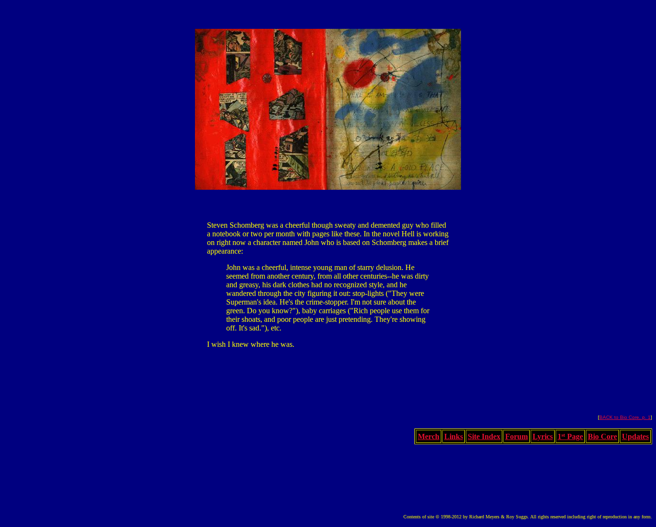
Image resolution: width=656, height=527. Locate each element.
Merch (428, 436)
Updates (635, 436)
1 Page (570, 436)
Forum (516, 436)
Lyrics (543, 436)
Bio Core (602, 436)
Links (453, 436)
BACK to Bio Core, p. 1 (625, 417)
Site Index (484, 436)
